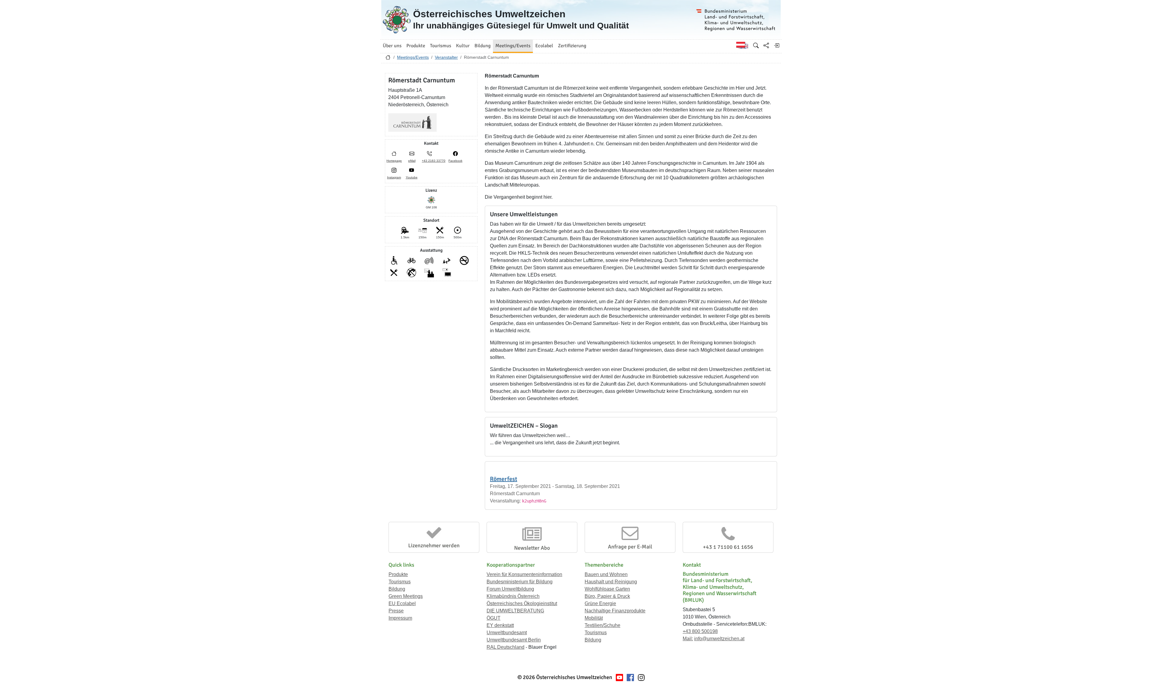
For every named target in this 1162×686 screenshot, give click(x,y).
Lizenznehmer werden (434, 545)
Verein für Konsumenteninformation (524, 574)
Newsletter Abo (532, 548)
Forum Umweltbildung (510, 589)
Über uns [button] (392, 46)
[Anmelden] (776, 45)
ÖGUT (494, 618)
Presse (396, 610)
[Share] (766, 45)
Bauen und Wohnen (606, 574)
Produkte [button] (415, 46)
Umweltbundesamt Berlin (514, 639)
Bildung (397, 589)
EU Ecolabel (402, 603)
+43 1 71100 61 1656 (728, 547)
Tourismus (400, 581)
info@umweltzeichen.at (719, 638)
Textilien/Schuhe (602, 625)
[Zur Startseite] (388, 58)
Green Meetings (406, 596)
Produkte (398, 574)
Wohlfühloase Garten (607, 589)
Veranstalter (446, 57)
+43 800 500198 (700, 631)
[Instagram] (641, 677)
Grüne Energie (600, 603)
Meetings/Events (413, 57)
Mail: (688, 638)
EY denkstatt (500, 625)
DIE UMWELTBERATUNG (515, 610)
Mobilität (594, 618)
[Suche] (756, 45)
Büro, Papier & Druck (607, 596)
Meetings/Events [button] (512, 46)
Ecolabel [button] (544, 46)
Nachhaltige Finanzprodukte (615, 610)
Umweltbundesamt (507, 632)
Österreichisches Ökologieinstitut (522, 603)
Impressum (400, 618)
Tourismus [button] (440, 46)
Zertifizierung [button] (572, 46)
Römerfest (503, 479)
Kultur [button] (463, 46)
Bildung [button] (482, 46)
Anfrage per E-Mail (630, 546)
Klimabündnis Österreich (513, 596)
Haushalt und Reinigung (611, 581)
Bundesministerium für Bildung (520, 581)
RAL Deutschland (505, 647)
